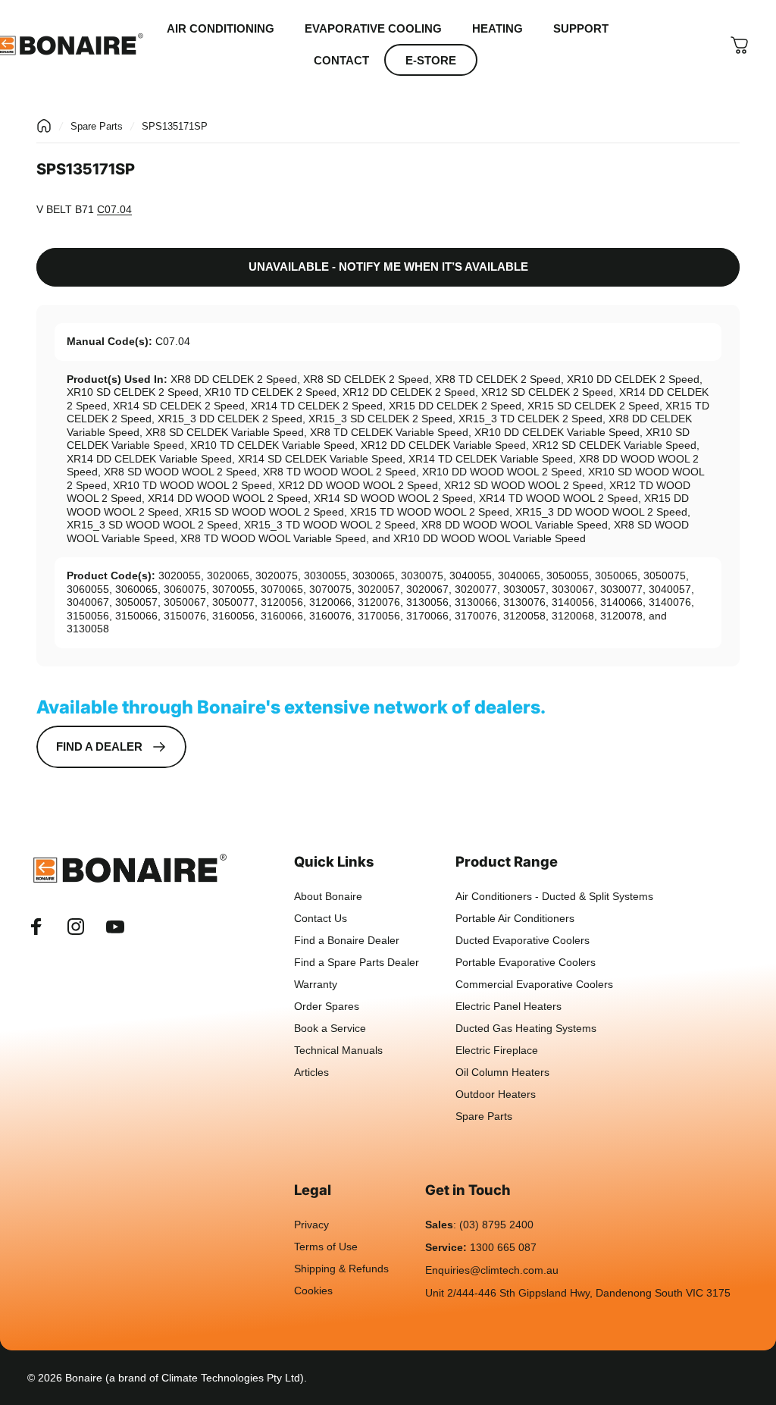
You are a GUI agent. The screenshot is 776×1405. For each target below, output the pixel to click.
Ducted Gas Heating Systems (525, 1028)
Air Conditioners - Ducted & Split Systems (554, 896)
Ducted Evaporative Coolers (522, 940)
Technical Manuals (338, 1050)
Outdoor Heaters (495, 1094)
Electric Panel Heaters (508, 1006)
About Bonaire (328, 896)
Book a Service (330, 1028)
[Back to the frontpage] (44, 125)
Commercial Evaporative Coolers (534, 984)
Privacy (311, 1225)
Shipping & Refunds (341, 1269)
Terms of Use (326, 1247)
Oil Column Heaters (502, 1072)
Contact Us (320, 918)
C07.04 (114, 209)
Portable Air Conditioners (514, 918)
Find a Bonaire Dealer (346, 940)
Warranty (315, 984)
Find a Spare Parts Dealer (356, 962)
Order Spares (326, 1006)
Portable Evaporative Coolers (525, 962)
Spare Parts (96, 126)
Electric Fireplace (496, 1050)
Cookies (313, 1291)
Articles (311, 1072)
